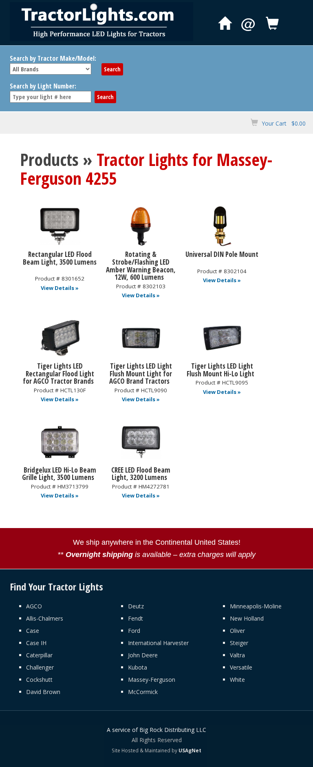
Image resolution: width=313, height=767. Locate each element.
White (237, 679)
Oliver (237, 630)
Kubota (137, 667)
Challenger (40, 667)
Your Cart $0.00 (284, 123)
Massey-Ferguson (151, 679)
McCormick (143, 692)
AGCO (34, 606)
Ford (134, 630)
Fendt (135, 618)
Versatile (241, 667)
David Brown (43, 692)
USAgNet (190, 750)
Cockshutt (39, 679)
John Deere (143, 655)
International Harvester (158, 643)
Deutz (136, 606)
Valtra (237, 655)
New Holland (247, 618)
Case (32, 630)
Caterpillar (39, 655)
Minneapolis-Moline (256, 606)
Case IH (36, 643)
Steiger (239, 643)
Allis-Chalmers (44, 618)
